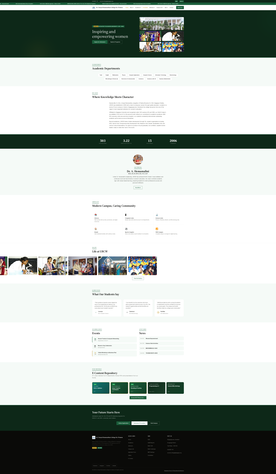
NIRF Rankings (151, 452)
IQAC (166, 7)
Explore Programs (115, 42)
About (132, 7)
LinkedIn (114, 465)
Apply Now (179, 7)
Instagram (102, 465)
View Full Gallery (138, 278)
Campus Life (159, 7)
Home (127, 7)
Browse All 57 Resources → (138, 397)
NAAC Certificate (152, 449)
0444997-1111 (95, 1)
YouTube (108, 465)
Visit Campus (154, 423)
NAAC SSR (150, 445)
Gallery (129, 455)
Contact (171, 7)
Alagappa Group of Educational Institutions (174, 470)
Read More (138, 187)
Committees (150, 455)
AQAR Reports (151, 442)
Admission (152, 7)
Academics (138, 7)
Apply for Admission (99, 42)
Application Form (132, 452)
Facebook (95, 465)
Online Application (123, 423)
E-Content (145, 7)
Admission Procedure (139, 423)
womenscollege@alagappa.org (106, 1)
